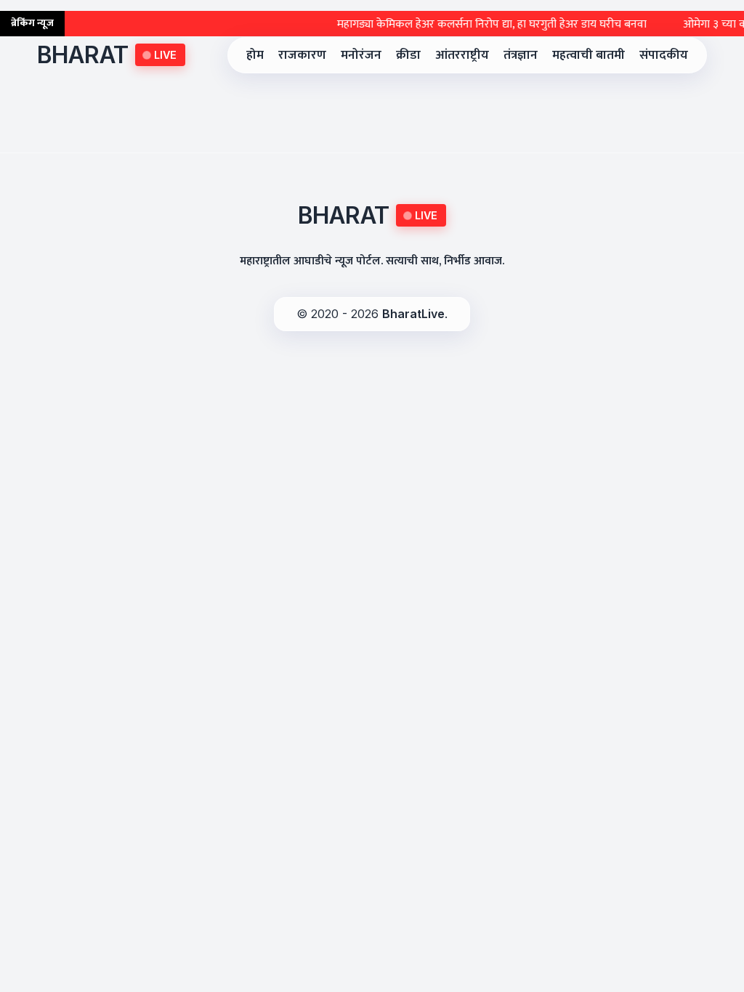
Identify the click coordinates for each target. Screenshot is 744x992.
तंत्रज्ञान (521, 54)
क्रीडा (408, 54)
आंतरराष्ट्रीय (462, 54)
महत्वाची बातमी (588, 54)
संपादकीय (663, 54)
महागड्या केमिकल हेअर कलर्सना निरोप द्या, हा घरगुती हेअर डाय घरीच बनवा (479, 24)
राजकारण (302, 54)
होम (255, 54)
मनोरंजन (361, 54)
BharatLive (413, 313)
